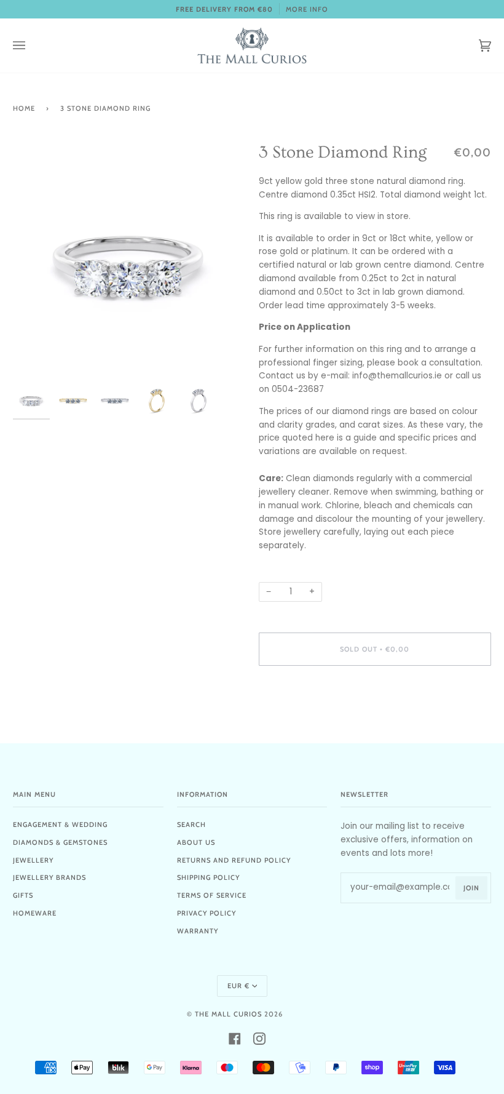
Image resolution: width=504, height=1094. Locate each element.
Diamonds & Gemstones (60, 842)
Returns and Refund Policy (234, 860)
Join (471, 888)
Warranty (197, 931)
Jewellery (33, 860)
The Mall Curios (228, 1014)
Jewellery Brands (49, 877)
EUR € (238, 985)
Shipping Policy (208, 877)
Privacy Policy (206, 913)
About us (196, 842)
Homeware (35, 913)
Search (191, 824)
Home (24, 108)
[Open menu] (31, 45)
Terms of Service (211, 895)
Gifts (23, 895)
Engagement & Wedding (60, 824)
